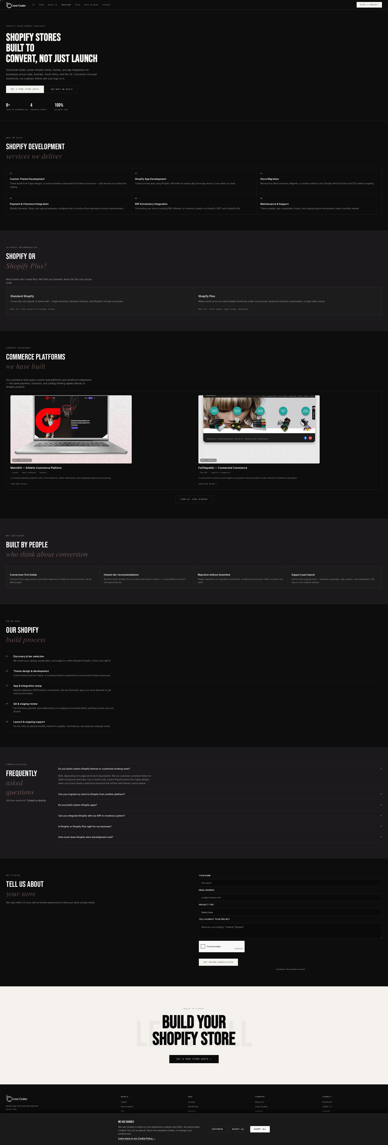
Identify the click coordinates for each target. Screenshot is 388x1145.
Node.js (191, 1111)
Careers (259, 1111)
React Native (127, 1106)
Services (66, 4)
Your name (205, 875)
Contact (106, 4)
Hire (77, 4)
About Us (52, 4)
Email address (206, 890)
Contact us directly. (36, 800)
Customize (217, 1129)
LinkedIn (326, 1111)
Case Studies (91, 4)
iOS (122, 1111)
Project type (206, 904)
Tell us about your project (214, 919)
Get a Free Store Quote (25, 89)
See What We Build (61, 89)
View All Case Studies (194, 499)
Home (41, 4)
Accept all (260, 1129)
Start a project (369, 4)
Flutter (124, 1102)
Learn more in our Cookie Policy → (136, 1138)
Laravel (191, 1102)
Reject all (238, 1129)
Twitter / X (327, 1106)
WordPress (193, 1106)
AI (33, 4)
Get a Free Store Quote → (194, 1059)
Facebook (327, 1102)
